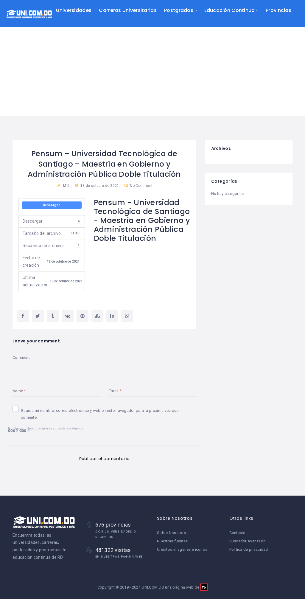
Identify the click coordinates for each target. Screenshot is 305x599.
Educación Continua (229, 10)
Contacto (237, 532)
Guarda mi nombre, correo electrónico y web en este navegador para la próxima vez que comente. (100, 414)
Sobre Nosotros (171, 532)
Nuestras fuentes (172, 541)
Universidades (73, 10)
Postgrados (178, 10)
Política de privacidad (248, 549)
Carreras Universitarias (127, 10)
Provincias (278, 10)
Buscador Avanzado (247, 541)
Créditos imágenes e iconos (182, 549)
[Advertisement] (152, 71)
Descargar (51, 205)
